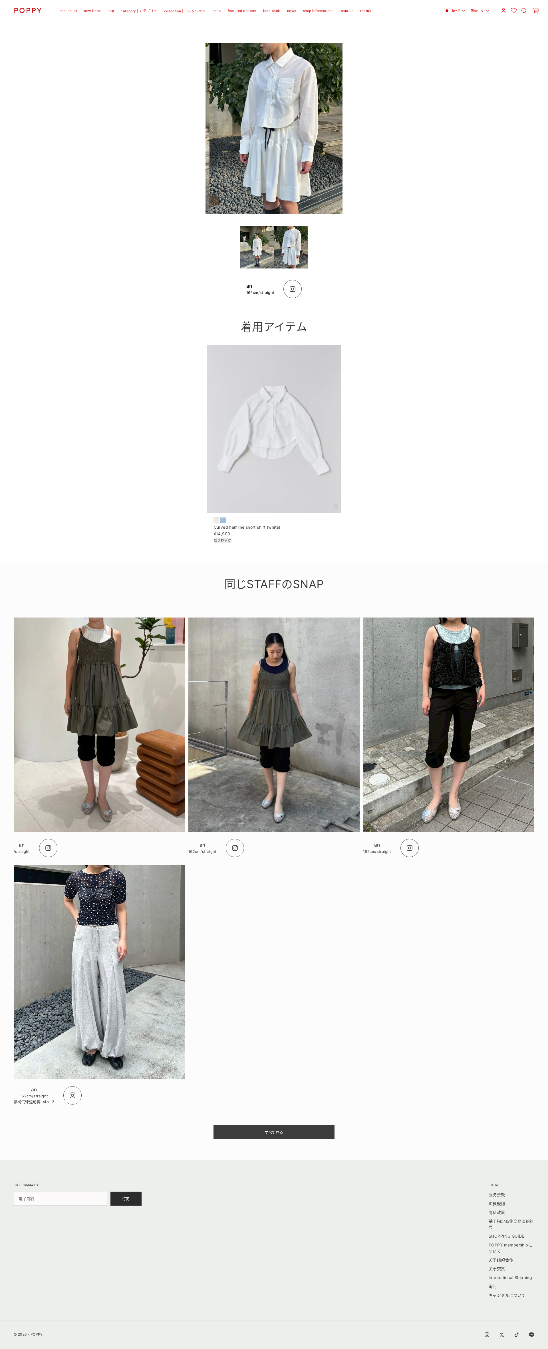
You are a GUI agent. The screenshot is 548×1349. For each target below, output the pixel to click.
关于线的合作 (501, 1259)
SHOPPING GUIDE (506, 1236)
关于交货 (497, 1268)
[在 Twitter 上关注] (502, 1335)
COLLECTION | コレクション (185, 11)
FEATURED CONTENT (242, 11)
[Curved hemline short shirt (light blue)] (223, 520)
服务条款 (497, 1194)
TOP (111, 11)
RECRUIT (365, 11)
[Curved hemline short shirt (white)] (216, 520)
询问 (493, 1286)
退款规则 (497, 1203)
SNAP (217, 11)
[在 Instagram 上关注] (487, 1335)
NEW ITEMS (92, 11)
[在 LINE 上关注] (531, 1335)
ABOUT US (346, 11)
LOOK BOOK (271, 11)
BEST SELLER (68, 11)
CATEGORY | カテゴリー (139, 11)
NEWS (291, 11)
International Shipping (510, 1277)
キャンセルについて (507, 1295)
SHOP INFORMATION (317, 11)
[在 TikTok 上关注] (516, 1335)
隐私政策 (497, 1212)
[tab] (274, 326)
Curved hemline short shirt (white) (247, 528)
